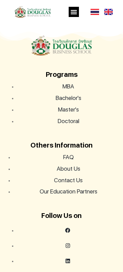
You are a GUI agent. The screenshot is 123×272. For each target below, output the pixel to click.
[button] (74, 12)
